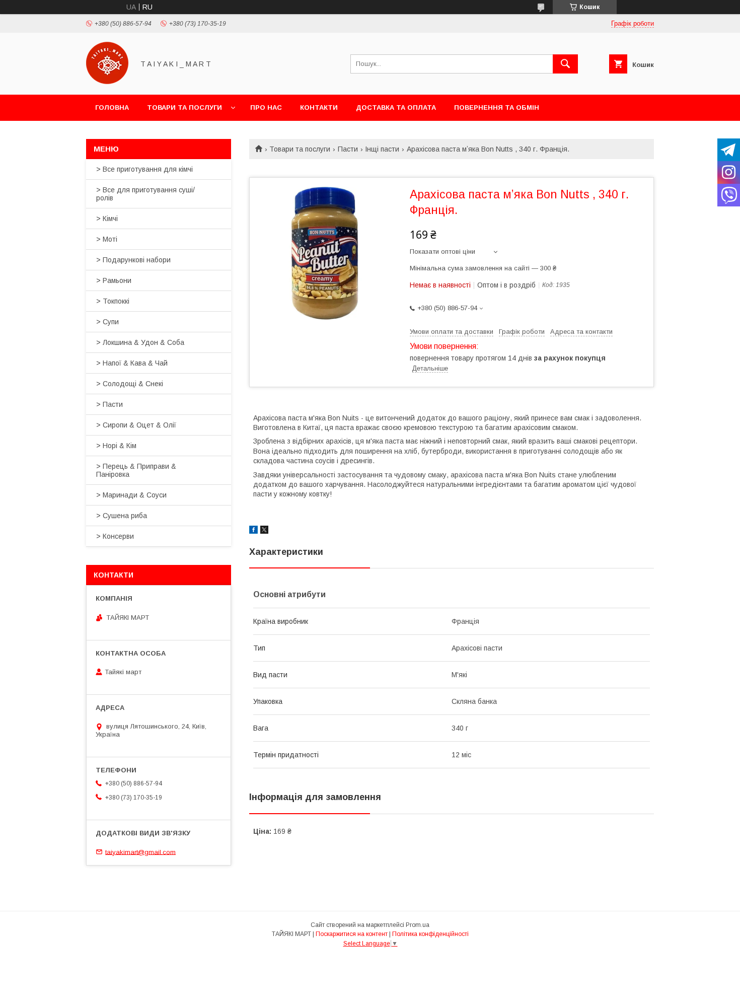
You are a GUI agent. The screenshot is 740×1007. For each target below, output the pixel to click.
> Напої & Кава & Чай (132, 363)
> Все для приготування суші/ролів (145, 194)
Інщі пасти (382, 149)
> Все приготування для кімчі (144, 169)
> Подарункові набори (133, 260)
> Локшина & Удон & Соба (140, 342)
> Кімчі (107, 218)
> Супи (107, 322)
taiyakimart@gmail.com (140, 851)
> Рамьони (113, 280)
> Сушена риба (121, 516)
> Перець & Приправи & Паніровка (136, 470)
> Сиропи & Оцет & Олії (136, 425)
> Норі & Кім (116, 446)
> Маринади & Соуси (131, 495)
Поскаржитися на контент (352, 934)
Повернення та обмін (496, 107)
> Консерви (115, 536)
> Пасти (109, 404)
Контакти (319, 107)
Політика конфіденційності (430, 934)
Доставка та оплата (396, 107)
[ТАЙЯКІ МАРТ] (107, 82)
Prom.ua (417, 924)
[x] (264, 531)
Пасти (348, 149)
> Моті (106, 239)
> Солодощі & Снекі (129, 384)
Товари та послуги (184, 107)
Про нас (266, 107)
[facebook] (253, 531)
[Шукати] (565, 64)
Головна (112, 107)
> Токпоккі (112, 301)
